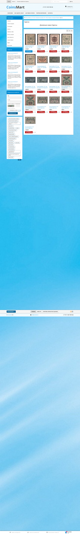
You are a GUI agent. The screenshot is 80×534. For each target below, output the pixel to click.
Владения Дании (11, 134)
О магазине (10, 13)
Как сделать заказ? (19, 13)
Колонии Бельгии (11, 146)
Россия (33, 17)
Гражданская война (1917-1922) (42, 17)
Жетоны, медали (14, 34)
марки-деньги (11, 142)
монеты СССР (11, 132)
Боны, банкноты (14, 37)
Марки (14, 42)
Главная (8, 1)
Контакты (50, 13)
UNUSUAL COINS (10, 31)
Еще (19, 159)
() (14, 532)
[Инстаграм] (72, 311)
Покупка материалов (41, 13)
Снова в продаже (10, 23)
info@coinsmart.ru (34, 314)
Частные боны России (12, 130)
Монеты (14, 29)
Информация (10, 311)
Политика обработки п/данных (23, 1)
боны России (11, 157)
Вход (71, 1)
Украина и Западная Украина (53, 17)
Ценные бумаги (14, 40)
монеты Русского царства (13, 120)
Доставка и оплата (30, 13)
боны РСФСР (11, 144)
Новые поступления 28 (13, 72)
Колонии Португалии (12, 138)
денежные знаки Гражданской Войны (14, 154)
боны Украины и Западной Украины (13, 123)
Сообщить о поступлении (41, 51)
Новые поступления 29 (13, 62)
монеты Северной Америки (13, 136)
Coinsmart (9, 314)
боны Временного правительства (12, 151)
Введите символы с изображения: (14, 103)
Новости (13, 1)
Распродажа (9, 26)
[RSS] (71, 311)
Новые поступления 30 (13, 53)
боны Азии (17, 142)
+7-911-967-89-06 (48, 7)
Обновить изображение (11, 108)
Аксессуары (14, 45)
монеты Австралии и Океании (14, 118)
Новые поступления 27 (13, 81)
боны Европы (11, 140)
